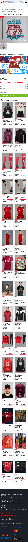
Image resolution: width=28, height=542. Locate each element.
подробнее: (21, 54)
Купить (10, 124)
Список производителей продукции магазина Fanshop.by (12, 91)
